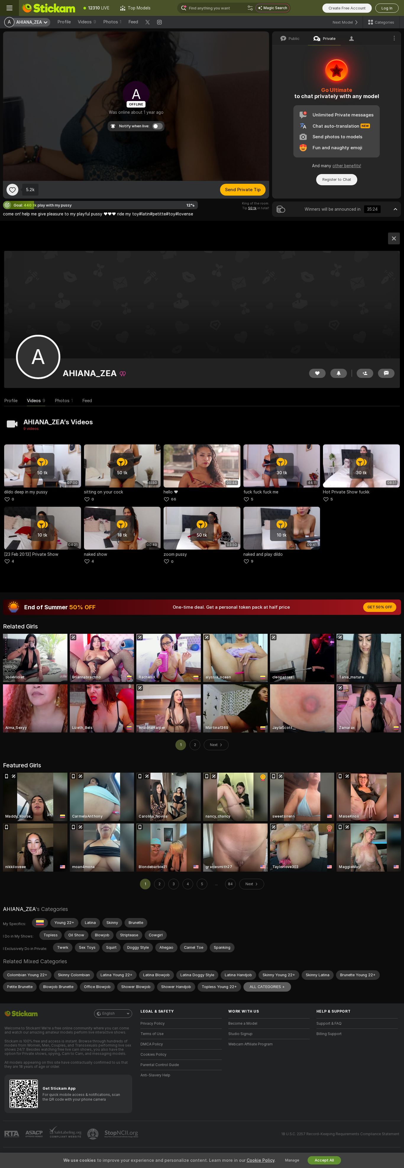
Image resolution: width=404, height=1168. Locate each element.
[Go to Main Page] (48, 8)
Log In (387, 8)
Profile (64, 22)
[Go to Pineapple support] (93, 1134)
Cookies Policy (153, 1054)
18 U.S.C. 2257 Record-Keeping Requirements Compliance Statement (340, 1134)
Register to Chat (336, 179)
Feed (133, 22)
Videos (87, 22)
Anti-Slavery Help (155, 1075)
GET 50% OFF (379, 607)
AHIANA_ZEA (19, 909)
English (108, 1013)
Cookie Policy (260, 1160)
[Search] (250, 8)
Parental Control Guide (159, 1065)
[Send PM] (386, 373)
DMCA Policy (151, 1044)
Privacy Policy (152, 1023)
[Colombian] (40, 922)
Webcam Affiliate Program (250, 1044)
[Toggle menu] (9, 8)
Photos (112, 22)
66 (173, 499)
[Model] (394, 238)
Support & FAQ (329, 1023)
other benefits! (346, 165)
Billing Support (329, 1034)
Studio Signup (240, 1034)
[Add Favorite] (12, 190)
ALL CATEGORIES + (267, 987)
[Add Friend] (365, 373)
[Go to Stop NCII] (121, 1134)
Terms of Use (152, 1034)
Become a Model (242, 1023)
